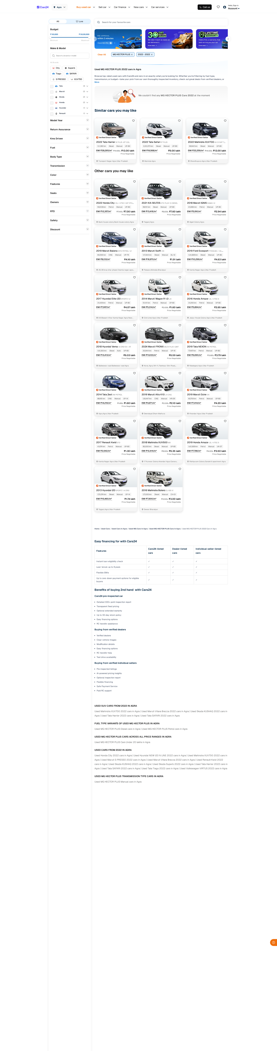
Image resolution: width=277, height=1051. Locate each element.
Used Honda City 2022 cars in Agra (113, 755)
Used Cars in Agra (119, 529)
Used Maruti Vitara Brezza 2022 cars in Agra (165, 711)
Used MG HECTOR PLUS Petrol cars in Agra (164, 728)
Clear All (102, 54)
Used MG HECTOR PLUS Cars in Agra (164, 529)
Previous (94, 39)
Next (227, 39)
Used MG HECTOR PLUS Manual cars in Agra (118, 781)
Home (96, 529)
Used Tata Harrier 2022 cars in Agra (120, 715)
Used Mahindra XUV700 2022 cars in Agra (117, 711)
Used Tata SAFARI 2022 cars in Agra (160, 715)
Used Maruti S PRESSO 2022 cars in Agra (123, 759)
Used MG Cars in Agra (138, 529)
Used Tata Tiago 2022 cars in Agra (160, 768)
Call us (206, 7)
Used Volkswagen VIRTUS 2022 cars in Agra (203, 768)
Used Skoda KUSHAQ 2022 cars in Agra (130, 764)
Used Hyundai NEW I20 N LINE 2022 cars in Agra (160, 755)
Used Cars (105, 529)
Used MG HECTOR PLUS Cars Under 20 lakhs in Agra (122, 742)
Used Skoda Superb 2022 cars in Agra (173, 764)
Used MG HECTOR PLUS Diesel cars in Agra (117, 728)
